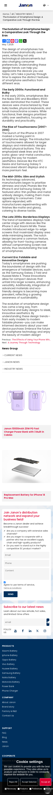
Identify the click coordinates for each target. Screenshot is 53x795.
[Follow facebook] (23, 631)
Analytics (24, 789)
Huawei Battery (10, 668)
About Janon (9, 702)
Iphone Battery (10, 655)
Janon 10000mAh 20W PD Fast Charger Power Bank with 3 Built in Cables (24, 431)
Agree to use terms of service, (19, 586)
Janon (5, 746)
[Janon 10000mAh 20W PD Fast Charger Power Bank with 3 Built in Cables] (26, 400)
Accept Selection (29, 782)
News (5, 741)
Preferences (37, 789)
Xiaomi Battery (9, 650)
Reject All (13, 782)
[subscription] (48, 622)
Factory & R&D (9, 711)
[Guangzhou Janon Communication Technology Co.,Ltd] (25, 5)
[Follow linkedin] (30, 631)
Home (6, 14)
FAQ (4, 732)
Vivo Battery (8, 664)
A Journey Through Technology (24, 342)
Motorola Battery (11, 681)
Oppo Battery (9, 659)
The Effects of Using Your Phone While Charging (31, 339)
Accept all (45, 782)
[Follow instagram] (45, 631)
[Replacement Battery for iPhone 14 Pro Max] (26, 466)
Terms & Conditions (12, 588)
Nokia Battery (9, 677)
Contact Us (8, 715)
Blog (4, 737)
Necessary (11, 789)
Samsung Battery (11, 673)
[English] (46, 5)
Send (11, 594)
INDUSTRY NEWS (24, 14)
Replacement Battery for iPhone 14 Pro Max (24, 496)
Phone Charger (10, 690)
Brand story (8, 706)
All (12, 14)
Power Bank (8, 686)
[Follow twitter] (37, 631)
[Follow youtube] (15, 631)
